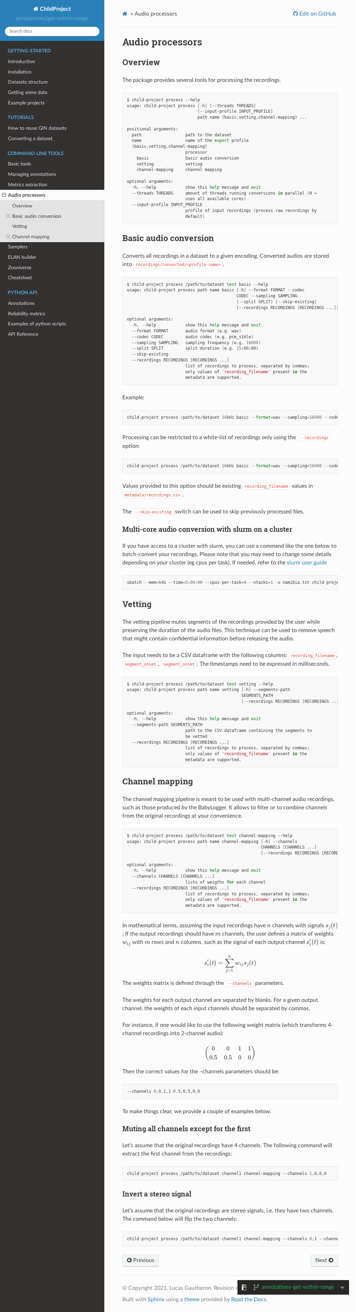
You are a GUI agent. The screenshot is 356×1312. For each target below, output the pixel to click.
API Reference (23, 334)
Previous (143, 1260)
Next (322, 1260)
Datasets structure (28, 82)
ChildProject (55, 9)
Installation (20, 72)
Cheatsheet (20, 277)
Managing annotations (32, 174)
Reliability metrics (26, 313)
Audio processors (26, 195)
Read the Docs (248, 1299)
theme (192, 1299)
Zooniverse (19, 267)
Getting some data (27, 92)
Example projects (26, 102)
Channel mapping (30, 236)
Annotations (21, 303)
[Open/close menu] (4, 195)
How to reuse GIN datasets (37, 128)
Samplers (17, 246)
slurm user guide (307, 562)
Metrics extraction (27, 184)
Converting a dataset (30, 138)
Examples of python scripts (37, 323)
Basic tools (19, 164)
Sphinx (156, 1299)
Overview (22, 205)
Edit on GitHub (317, 14)
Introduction (21, 61)
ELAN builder (22, 257)
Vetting (19, 226)
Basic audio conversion (36, 216)
